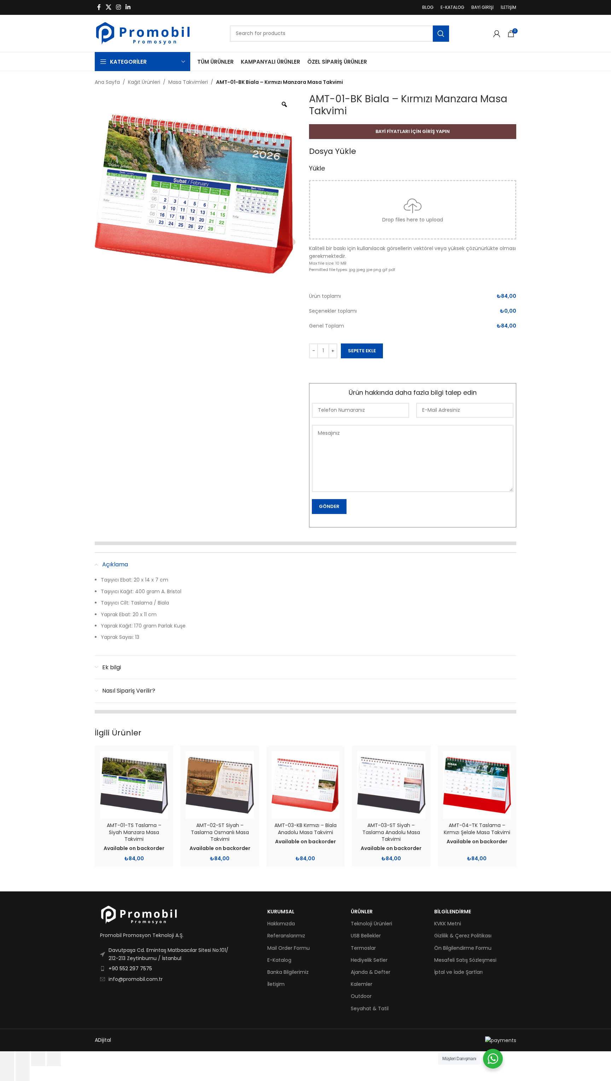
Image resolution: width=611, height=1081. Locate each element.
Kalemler (361, 984)
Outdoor (361, 996)
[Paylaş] (38, 1058)
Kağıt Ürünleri (144, 82)
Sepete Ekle (362, 350)
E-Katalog (279, 960)
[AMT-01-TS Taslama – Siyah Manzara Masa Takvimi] (134, 785)
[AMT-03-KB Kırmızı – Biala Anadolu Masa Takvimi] (305, 785)
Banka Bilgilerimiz (288, 972)
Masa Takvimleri (188, 82)
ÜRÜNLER (362, 911)
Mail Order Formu (288, 948)
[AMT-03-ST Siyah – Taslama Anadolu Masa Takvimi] (391, 785)
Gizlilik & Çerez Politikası (462, 935)
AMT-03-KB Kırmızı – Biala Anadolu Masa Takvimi (305, 829)
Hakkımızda (281, 923)
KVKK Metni (447, 923)
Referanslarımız (286, 935)
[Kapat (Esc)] (54, 1058)
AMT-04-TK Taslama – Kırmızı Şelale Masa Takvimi (477, 829)
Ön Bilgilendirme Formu (462, 948)
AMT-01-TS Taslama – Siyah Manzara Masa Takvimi (134, 832)
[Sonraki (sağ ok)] (23, 1073)
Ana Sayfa (107, 82)
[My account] (497, 34)
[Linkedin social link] (128, 7)
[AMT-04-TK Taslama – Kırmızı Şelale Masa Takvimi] (477, 785)
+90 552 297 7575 (130, 968)
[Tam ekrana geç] (23, 1058)
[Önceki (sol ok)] (7, 1073)
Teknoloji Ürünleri (371, 923)
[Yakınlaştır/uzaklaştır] (7, 1058)
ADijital (103, 1040)
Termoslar (363, 948)
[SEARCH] (441, 33)
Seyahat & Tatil (370, 1008)
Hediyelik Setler (369, 960)
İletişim (276, 984)
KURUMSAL (281, 911)
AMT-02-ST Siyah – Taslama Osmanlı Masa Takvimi (220, 832)
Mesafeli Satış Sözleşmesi (465, 960)
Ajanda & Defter (370, 972)
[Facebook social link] (99, 7)
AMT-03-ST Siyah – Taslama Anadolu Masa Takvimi (391, 832)
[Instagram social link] (118, 7)
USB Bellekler (366, 935)
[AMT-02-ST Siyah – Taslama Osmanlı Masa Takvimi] (220, 785)
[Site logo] (143, 32)
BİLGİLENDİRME (452, 911)
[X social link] (108, 7)
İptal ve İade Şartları (458, 972)
